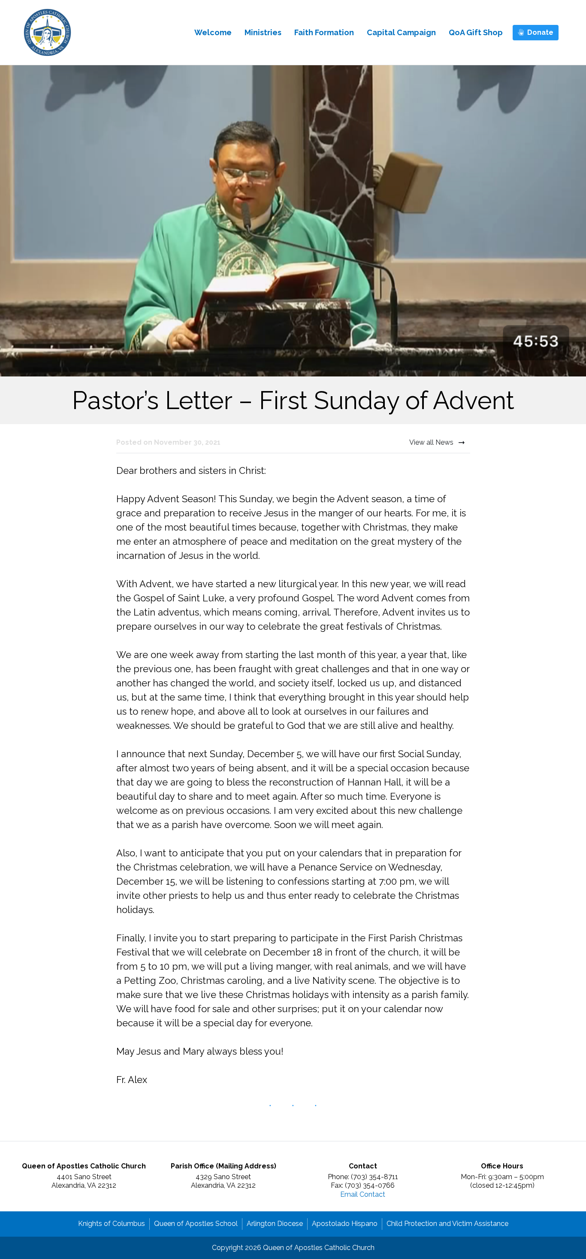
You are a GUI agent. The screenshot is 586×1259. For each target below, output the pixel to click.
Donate (540, 32)
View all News (432, 442)
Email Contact (362, 1194)
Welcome (213, 32)
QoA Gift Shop (476, 32)
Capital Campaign (401, 32)
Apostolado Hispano (345, 1224)
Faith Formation (324, 32)
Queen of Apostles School (196, 1224)
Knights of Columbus (111, 1224)
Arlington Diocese (275, 1224)
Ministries (263, 32)
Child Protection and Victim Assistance (447, 1224)
